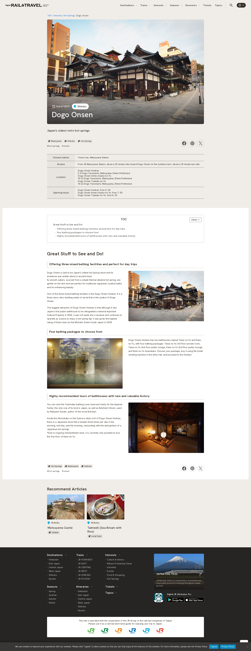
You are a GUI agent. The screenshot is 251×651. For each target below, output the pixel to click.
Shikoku (82, 106)
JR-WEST (83, 571)
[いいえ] (247, 646)
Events (110, 571)
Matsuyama (56, 141)
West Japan (55, 571)
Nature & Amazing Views (119, 563)
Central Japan (56, 567)
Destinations (127, 5)
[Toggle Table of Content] (195, 219)
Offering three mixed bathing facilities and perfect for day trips (91, 229)
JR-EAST (82, 563)
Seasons (175, 5)
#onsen (65, 146)
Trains (144, 5)
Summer (53, 595)
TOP (49, 15)
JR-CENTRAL (84, 567)
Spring (52, 591)
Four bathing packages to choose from (77, 232)
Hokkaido (54, 559)
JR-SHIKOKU (84, 575)
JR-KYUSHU (84, 579)
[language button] (241, 5)
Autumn (52, 599)
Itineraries (191, 5)
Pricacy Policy (228, 646)
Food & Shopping (116, 575)
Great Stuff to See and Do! (67, 224)
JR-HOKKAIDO (85, 559)
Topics (218, 5)
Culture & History (115, 559)
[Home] (27, 5)
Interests (159, 5)
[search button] (231, 5)
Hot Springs (69, 15)
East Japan (54, 563)
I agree (214, 646)
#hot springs (53, 146)
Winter (52, 602)
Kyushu (52, 579)
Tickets (207, 5)
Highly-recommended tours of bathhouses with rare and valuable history (96, 236)
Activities (111, 567)
